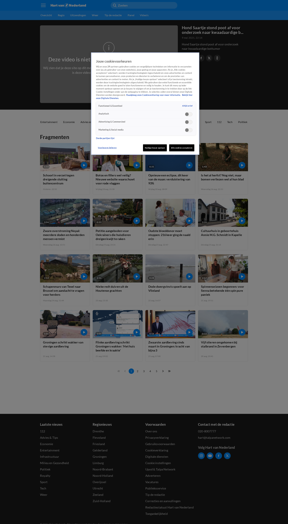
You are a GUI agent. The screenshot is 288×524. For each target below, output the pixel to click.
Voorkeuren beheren (107, 148)
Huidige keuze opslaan (155, 148)
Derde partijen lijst (105, 138)
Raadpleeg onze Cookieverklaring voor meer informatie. (153, 95)
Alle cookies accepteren (181, 148)
